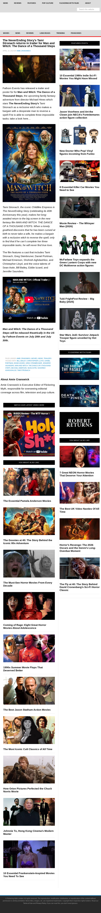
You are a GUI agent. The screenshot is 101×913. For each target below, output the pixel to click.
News (40, 358)
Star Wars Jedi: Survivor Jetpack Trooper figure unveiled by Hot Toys (79, 338)
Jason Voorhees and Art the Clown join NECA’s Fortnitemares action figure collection (80, 114)
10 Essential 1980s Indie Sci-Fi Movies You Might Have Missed (78, 77)
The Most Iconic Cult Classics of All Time (27, 749)
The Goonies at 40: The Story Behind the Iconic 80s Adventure (27, 542)
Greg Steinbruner (34, 363)
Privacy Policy (41, 903)
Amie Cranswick (24, 358)
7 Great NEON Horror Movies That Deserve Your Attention (77, 474)
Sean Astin (32, 368)
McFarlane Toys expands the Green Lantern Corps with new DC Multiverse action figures (78, 262)
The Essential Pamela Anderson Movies (27, 501)
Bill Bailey (21, 361)
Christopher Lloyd (35, 361)
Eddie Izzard (19, 363)
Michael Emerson (19, 368)
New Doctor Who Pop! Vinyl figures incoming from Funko (77, 152)
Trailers (47, 358)
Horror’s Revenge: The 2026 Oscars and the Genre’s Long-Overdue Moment (78, 548)
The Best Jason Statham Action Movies (27, 709)
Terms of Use (28, 903)
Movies (34, 358)
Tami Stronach (23, 370)
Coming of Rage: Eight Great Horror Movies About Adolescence (24, 626)
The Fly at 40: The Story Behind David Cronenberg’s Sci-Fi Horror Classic (80, 587)
